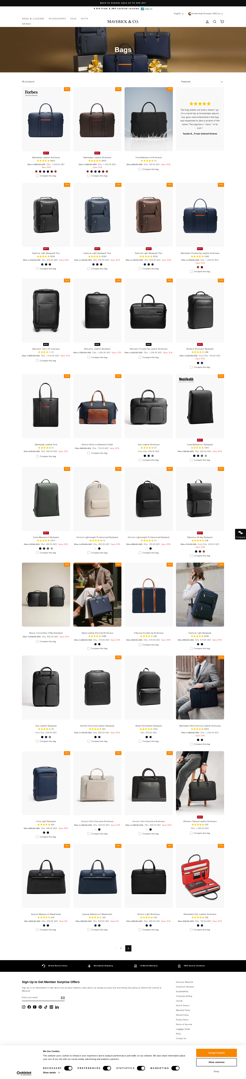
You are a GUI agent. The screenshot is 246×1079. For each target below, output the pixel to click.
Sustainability (182, 992)
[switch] (107, 1068)
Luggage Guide (183, 1029)
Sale (73, 19)
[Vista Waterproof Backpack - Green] (202, 455)
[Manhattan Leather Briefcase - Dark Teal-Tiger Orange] (55, 171)
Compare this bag (48, 176)
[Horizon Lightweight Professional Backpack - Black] (99, 548)
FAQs (178, 1034)
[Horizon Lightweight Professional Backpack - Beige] (95, 548)
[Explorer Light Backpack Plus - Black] (46, 264)
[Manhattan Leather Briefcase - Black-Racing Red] (40, 171)
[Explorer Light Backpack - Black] (202, 644)
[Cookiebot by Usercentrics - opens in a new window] (24, 1073)
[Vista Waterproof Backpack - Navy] (198, 455)
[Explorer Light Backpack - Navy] (198, 644)
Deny (216, 1071)
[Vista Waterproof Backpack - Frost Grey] (205, 455)
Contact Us (181, 1039)
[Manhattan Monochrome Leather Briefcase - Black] (198, 740)
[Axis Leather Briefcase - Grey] (152, 455)
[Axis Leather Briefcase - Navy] (148, 455)
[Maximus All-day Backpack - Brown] (203, 551)
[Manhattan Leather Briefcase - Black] (48, 171)
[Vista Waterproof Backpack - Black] (194, 455)
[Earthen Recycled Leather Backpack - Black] (95, 737)
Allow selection (217, 1062)
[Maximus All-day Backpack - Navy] (200, 551)
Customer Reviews (185, 987)
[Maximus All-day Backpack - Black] (196, 551)
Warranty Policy (183, 1010)
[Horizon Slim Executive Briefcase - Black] (99, 829)
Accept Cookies (216, 1053)
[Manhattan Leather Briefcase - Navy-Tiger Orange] (36, 171)
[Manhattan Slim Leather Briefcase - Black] (198, 925)
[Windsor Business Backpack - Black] (198, 363)
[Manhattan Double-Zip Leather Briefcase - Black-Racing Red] (202, 267)
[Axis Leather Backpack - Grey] (50, 737)
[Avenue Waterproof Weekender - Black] (48, 925)
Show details (49, 1072)
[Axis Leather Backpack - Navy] (46, 737)
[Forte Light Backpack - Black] (48, 832)
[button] (147, 161)
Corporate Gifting (184, 996)
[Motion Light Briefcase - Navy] (150, 925)
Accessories (57, 19)
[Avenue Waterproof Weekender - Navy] (44, 925)
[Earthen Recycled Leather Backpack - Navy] (99, 737)
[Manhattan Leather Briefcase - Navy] (44, 171)
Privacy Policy (182, 1020)
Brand (26, 24)
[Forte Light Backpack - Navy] (44, 832)
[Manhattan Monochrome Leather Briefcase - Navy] (202, 740)
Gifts (84, 19)
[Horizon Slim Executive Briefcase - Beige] (95, 829)
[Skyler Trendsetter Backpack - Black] (146, 737)
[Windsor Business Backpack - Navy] (202, 363)
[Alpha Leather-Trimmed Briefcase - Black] (99, 644)
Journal (179, 1001)
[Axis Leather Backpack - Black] (42, 737)
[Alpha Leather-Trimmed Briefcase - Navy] (95, 644)
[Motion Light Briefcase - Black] (146, 925)
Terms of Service (184, 1025)
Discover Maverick (184, 982)
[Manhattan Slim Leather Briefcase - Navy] (202, 925)
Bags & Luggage (33, 19)
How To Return (182, 1006)
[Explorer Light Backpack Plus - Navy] (42, 264)
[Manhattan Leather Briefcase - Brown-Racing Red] (51, 171)
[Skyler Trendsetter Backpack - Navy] (150, 737)
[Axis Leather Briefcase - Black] (145, 455)
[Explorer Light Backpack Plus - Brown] (50, 264)
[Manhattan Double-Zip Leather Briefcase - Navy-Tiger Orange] (198, 267)
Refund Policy (182, 1015)
